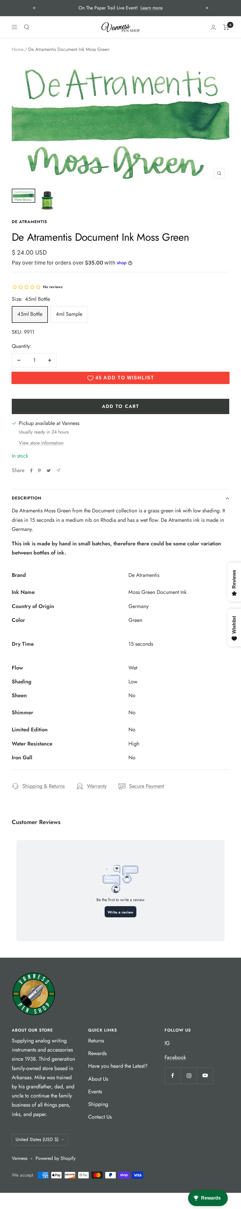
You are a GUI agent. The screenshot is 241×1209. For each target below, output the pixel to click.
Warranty (97, 786)
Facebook (175, 1057)
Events (95, 1091)
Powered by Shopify (56, 1158)
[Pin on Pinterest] (39, 471)
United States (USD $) (37, 1139)
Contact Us (100, 1117)
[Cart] (226, 27)
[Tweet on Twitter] (48, 471)
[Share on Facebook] (31, 471)
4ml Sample (69, 314)
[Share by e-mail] (58, 470)
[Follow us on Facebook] (173, 1075)
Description (26, 498)
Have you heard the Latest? (118, 1066)
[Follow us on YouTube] (205, 1075)
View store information (41, 442)
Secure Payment (146, 786)
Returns (96, 1040)
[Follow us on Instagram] (189, 1075)
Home (18, 49)
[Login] (213, 27)
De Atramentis (29, 222)
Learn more (151, 7)
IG (167, 1043)
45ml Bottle (29, 314)
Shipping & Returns (43, 786)
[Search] (26, 27)
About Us (98, 1079)
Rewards (97, 1053)
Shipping (98, 1104)
